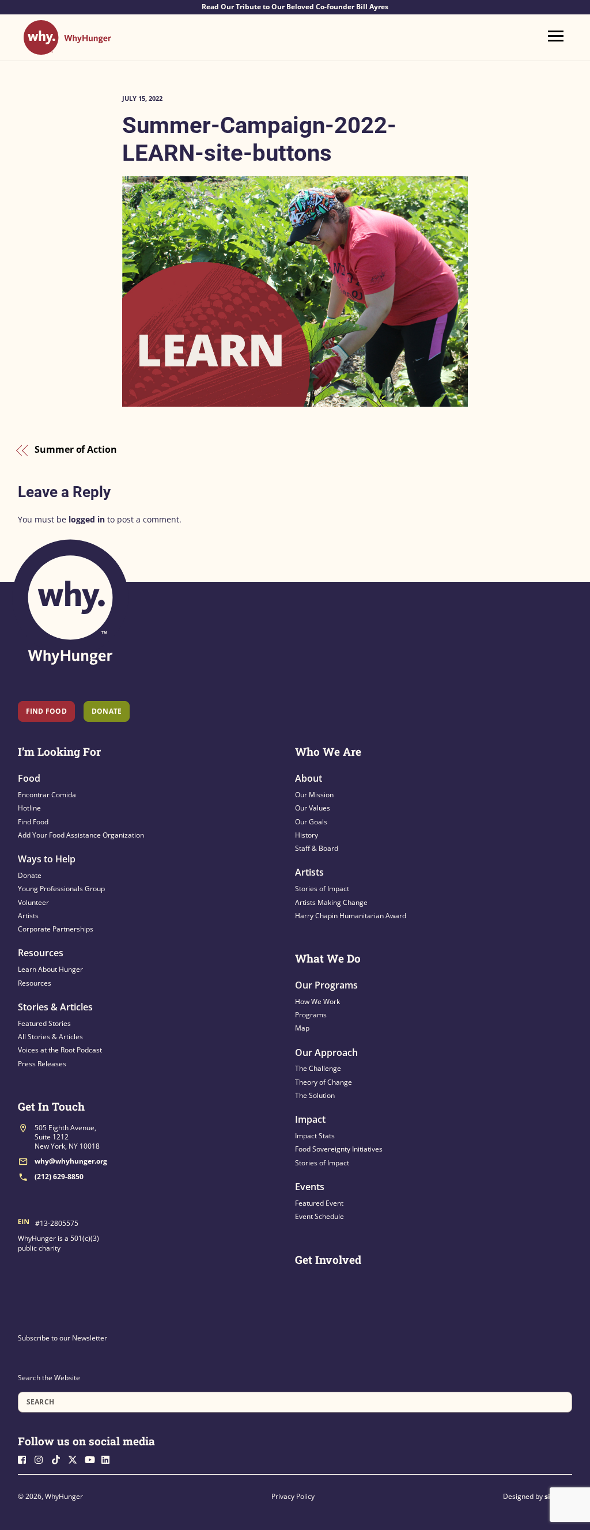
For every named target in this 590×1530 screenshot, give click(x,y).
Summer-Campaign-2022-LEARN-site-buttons (259, 139)
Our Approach (326, 1052)
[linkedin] (108, 1459)
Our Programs (326, 985)
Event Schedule (319, 1216)
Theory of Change (323, 1082)
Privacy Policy (293, 1496)
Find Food (46, 711)
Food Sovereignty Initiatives (339, 1149)
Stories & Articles (55, 1007)
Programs (311, 1015)
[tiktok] (58, 1459)
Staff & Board (316, 848)
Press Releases (42, 1064)
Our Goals (311, 822)
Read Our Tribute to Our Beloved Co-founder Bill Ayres (295, 7)
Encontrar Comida (47, 795)
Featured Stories (44, 1023)
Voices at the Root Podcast (60, 1050)
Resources (40, 952)
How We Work (317, 1001)
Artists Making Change (331, 902)
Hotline (29, 808)
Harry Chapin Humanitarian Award (350, 916)
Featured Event (319, 1203)
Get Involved (328, 1259)
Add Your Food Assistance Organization (81, 835)
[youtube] (92, 1459)
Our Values (312, 808)
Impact (310, 1119)
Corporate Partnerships (55, 929)
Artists (28, 916)
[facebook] (25, 1459)
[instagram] (42, 1459)
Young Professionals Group (61, 888)
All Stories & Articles (50, 1037)
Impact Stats (315, 1136)
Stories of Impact (322, 888)
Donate (29, 875)
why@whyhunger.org (71, 1161)
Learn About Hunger (50, 969)
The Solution (315, 1095)
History (306, 835)
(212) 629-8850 (59, 1176)
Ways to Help (46, 859)
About (308, 778)
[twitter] (75, 1459)
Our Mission (314, 795)
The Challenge (318, 1068)
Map (302, 1028)
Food (29, 778)
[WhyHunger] (67, 49)
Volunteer (33, 902)
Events (309, 1186)
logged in (87, 519)
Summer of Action (76, 450)
